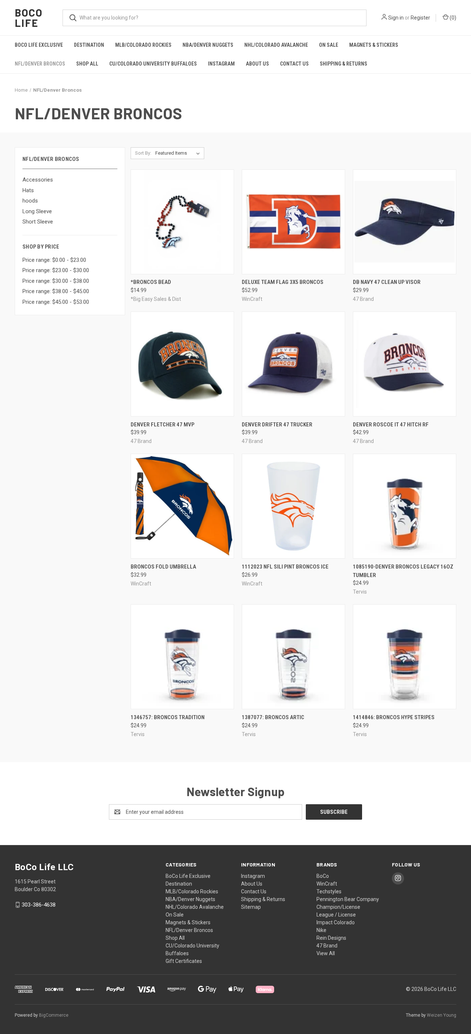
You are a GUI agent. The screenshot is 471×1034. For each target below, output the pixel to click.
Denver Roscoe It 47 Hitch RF (391, 424)
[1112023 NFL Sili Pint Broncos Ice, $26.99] (293, 506)
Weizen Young (441, 1015)
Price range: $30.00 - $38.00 (55, 281)
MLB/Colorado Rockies (143, 45)
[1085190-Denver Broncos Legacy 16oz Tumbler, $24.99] (404, 506)
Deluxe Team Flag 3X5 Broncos (282, 282)
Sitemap (251, 907)
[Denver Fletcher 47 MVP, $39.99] (182, 364)
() (452, 18)
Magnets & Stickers (373, 45)
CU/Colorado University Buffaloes (153, 64)
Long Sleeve (37, 211)
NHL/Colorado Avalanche (276, 45)
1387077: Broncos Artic (273, 717)
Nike (321, 930)
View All (325, 953)
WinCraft (326, 884)
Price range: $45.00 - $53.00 (55, 302)
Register (420, 18)
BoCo (322, 876)
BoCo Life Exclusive (39, 45)
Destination (89, 45)
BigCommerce (53, 1015)
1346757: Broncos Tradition (168, 717)
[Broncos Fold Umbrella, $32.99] (182, 506)
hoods (30, 200)
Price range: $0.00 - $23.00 (54, 260)
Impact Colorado (335, 922)
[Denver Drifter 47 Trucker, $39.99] (293, 364)
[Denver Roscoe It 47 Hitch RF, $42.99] (404, 364)
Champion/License (338, 907)
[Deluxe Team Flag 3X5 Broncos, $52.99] (293, 222)
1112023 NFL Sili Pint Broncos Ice (285, 566)
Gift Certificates (184, 961)
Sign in (396, 18)
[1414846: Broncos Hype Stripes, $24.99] (404, 657)
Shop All (87, 64)
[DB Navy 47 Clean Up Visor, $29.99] (404, 222)
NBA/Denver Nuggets (208, 45)
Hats (28, 190)
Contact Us (294, 64)
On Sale (328, 45)
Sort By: (143, 153)
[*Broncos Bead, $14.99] (182, 222)
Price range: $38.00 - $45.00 (55, 291)
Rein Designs (331, 938)
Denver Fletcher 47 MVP (162, 424)
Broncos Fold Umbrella (163, 566)
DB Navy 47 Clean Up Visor (387, 282)
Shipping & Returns (343, 64)
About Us (257, 64)
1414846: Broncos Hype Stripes (394, 717)
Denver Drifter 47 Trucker (277, 424)
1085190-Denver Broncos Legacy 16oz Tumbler (403, 570)
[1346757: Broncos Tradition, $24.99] (182, 657)
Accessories (37, 179)
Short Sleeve (37, 221)
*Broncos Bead (151, 282)
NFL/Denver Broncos (40, 64)
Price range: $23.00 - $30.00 (55, 270)
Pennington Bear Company (347, 899)
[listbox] (179, 153)
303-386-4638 (39, 904)
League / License (336, 915)
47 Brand (326, 946)
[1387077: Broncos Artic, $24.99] (293, 657)
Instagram (221, 64)
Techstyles (328, 891)
